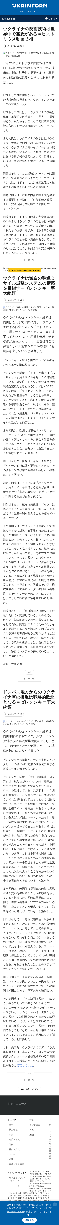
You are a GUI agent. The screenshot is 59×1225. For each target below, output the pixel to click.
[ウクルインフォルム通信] (29, 5)
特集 (31, 1120)
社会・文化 (14, 1149)
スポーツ (13, 1154)
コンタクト (14, 1185)
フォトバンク (31, 11)
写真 (31, 1130)
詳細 (29, 672)
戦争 (11, 1124)
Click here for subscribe (24, 270)
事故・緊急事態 (16, 1164)
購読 (21, 11)
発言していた (25, 1065)
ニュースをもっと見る (29, 1089)
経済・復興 (14, 1139)
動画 (31, 1134)
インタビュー (35, 1125)
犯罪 (11, 1159)
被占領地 (13, 1129)
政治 (11, 1134)
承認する (29, 1220)
